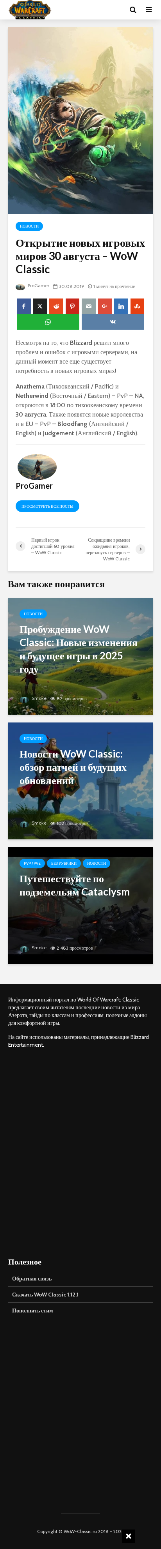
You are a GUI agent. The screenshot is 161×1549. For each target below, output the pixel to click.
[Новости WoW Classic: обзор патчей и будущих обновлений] (80, 780)
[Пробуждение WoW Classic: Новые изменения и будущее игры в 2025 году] (80, 655)
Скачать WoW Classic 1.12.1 (45, 1294)
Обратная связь (32, 1278)
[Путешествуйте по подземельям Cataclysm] (80, 904)
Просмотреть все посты (47, 506)
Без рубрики (64, 863)
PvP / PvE (32, 863)
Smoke (38, 698)
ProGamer (38, 285)
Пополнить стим (32, 1310)
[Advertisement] (80, 1152)
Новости (29, 226)
